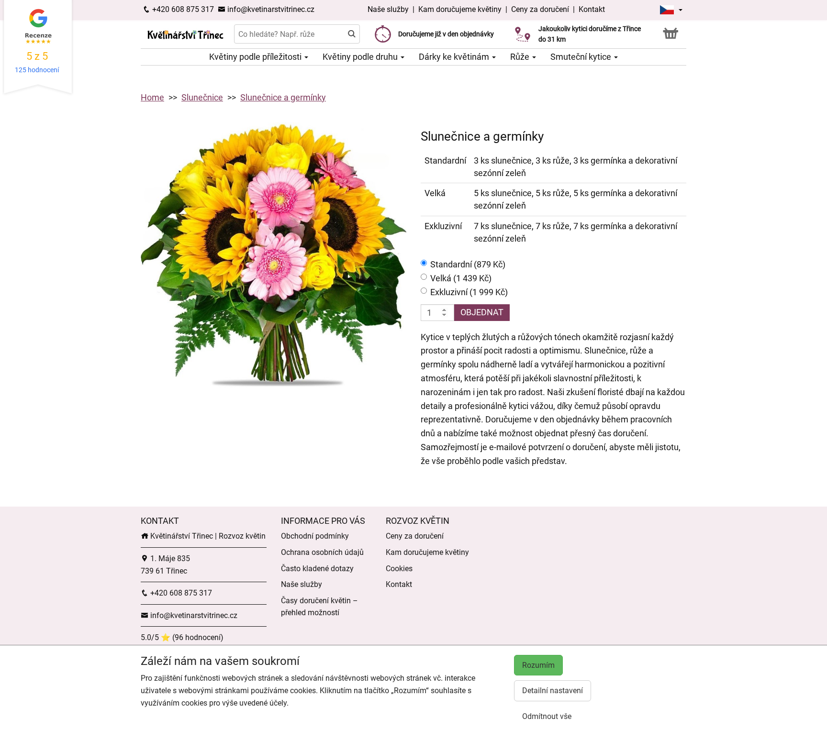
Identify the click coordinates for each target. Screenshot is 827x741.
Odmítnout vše (546, 716)
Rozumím (538, 665)
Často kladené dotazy (317, 568)
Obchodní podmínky (315, 536)
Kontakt (592, 9)
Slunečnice (202, 97)
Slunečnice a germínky (283, 97)
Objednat (481, 312)
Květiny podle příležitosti (256, 57)
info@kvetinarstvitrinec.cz (269, 9)
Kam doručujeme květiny (460, 9)
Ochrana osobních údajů (322, 552)
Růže (520, 57)
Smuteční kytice (581, 57)
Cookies (399, 568)
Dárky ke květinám (455, 57)
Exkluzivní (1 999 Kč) (469, 292)
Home (152, 97)
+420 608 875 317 (182, 9)
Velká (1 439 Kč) (461, 278)
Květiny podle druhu (361, 57)
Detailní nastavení (552, 690)
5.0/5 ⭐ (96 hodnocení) (182, 637)
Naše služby (389, 9)
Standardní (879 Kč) (467, 264)
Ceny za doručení (540, 9)
